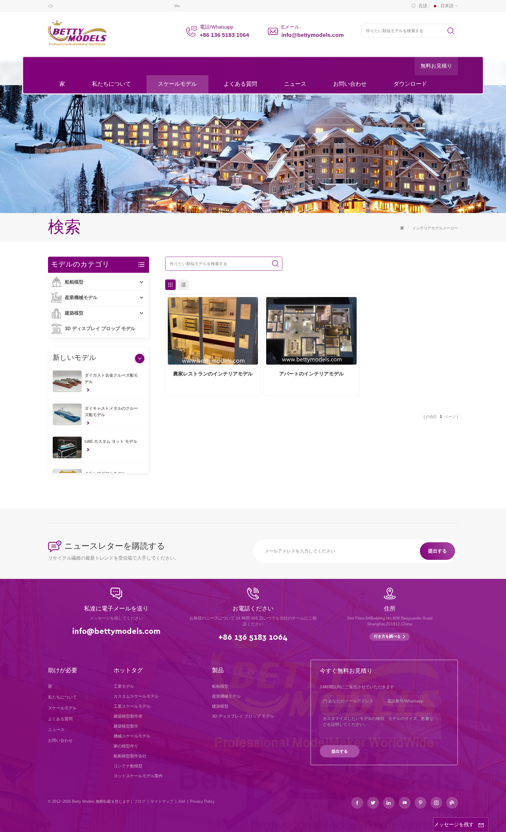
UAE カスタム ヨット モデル (111, 441)
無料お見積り (436, 66)
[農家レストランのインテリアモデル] (213, 331)
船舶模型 (74, 281)
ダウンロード (410, 84)
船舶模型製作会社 (130, 756)
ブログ (140, 801)
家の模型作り (126, 746)
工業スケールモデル (132, 706)
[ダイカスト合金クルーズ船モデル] (67, 381)
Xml (181, 801)
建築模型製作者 (128, 716)
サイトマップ (162, 801)
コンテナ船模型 (128, 766)
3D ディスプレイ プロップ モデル (100, 328)
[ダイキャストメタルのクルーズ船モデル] (67, 414)
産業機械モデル (81, 297)
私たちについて (111, 84)
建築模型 (74, 313)
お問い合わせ (350, 84)
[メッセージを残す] (481, 825)
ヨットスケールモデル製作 (138, 775)
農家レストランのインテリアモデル (213, 374)
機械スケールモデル (132, 736)
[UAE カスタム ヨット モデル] (67, 447)
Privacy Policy (202, 801)
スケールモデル (177, 84)
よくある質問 (240, 84)
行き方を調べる (387, 637)
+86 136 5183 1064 (224, 35)
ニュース (295, 84)
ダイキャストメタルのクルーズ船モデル (111, 411)
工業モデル (124, 686)
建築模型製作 (126, 726)
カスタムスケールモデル (136, 696)
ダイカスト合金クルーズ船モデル (111, 378)
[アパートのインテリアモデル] (311, 331)
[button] (139, 358)
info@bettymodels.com (312, 35)
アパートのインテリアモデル (311, 374)
